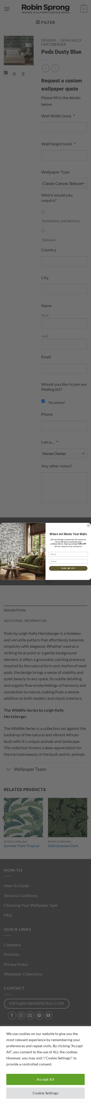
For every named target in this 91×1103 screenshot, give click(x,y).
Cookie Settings (45, 1093)
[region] (45, 1064)
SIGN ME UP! (68, 568)
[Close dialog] (88, 525)
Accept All (45, 1079)
